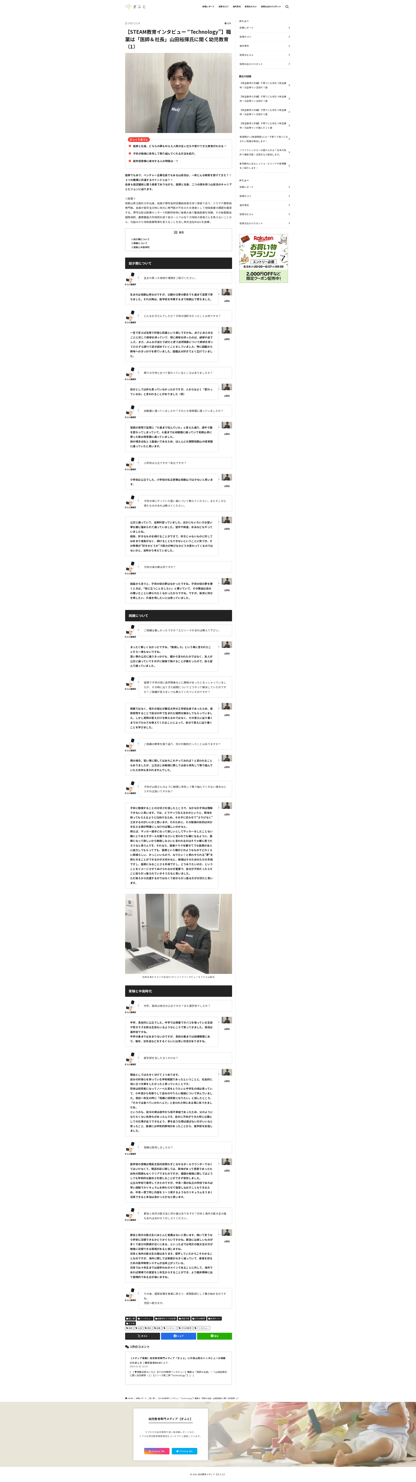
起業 (158, 1328)
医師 (131, 1328)
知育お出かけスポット (271, 6)
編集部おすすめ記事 (167, 1318)
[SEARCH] (287, 7)
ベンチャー (171, 1328)
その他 (132, 1323)
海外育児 (237, 6)
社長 (140, 1328)
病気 (149, 1328)
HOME (130, 1398)
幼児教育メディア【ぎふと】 (212, 1474)
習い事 (132, 1318)
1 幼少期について (140, 239)
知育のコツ (224, 6)
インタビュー (146, 1318)
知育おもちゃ (251, 6)
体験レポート (208, 6)
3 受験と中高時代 (140, 247)
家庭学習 (185, 1318)
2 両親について (139, 243)
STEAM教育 (200, 1318)
